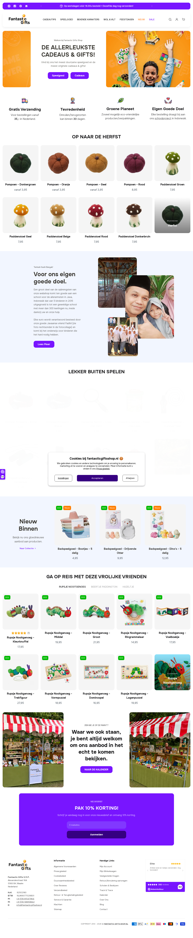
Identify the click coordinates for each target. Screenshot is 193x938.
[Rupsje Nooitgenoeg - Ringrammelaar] (134, 611)
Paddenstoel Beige (58, 236)
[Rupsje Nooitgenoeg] (172, 672)
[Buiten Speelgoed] (172, 457)
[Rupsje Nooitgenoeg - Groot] (96, 611)
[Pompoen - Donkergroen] (20, 163)
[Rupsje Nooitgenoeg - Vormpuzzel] (58, 672)
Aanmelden (96, 834)
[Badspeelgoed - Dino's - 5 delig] (165, 524)
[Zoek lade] (170, 19)
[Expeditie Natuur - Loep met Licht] (96, 401)
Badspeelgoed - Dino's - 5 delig (165, 551)
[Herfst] (172, 215)
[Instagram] (9, 6)
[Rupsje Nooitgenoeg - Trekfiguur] (20, 672)
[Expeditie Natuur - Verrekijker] (20, 457)
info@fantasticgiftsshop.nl (29, 905)
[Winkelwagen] (183, 19)
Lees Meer (44, 344)
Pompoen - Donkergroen (20, 184)
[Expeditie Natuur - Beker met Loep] (134, 401)
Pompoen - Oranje (58, 184)
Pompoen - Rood (134, 184)
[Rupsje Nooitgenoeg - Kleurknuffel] (20, 611)
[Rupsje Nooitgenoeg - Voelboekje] (172, 611)
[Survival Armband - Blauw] (58, 401)
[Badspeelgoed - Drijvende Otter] (120, 524)
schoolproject (163, 118)
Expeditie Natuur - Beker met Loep (134, 424)
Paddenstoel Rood (96, 236)
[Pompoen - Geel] (96, 163)
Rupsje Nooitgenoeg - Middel (58, 635)
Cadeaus (80, 75)
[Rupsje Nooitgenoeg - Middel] (58, 611)
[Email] (26, 6)
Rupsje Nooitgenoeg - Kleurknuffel (20, 639)
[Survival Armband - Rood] (20, 401)
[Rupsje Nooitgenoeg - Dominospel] (96, 672)
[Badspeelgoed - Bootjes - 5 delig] (75, 524)
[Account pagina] (176, 19)
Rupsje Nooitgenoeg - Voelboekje (172, 635)
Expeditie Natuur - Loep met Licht (96, 424)
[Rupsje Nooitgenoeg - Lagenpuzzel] (134, 672)
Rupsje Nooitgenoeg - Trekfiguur (20, 695)
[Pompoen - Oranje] (58, 163)
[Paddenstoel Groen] (172, 163)
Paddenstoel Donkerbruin (134, 236)
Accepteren (97, 478)
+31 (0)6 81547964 (25, 899)
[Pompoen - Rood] (134, 163)
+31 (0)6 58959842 (25, 902)
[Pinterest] (21, 6)
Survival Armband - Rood (20, 422)
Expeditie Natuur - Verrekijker (20, 480)
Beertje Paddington (104, 586)
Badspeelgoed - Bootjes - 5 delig (75, 551)
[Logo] (19, 19)
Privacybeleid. (103, 468)
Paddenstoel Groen (172, 184)
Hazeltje (128, 586)
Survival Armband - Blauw (58, 424)
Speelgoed (58, 75)
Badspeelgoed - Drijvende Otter (120, 551)
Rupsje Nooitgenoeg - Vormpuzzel (58, 695)
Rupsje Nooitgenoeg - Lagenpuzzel (134, 695)
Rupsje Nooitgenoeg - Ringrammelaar (134, 635)
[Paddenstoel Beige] (58, 215)
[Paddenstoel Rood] (96, 215)
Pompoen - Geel (96, 184)
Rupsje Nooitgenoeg (72, 586)
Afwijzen (130, 478)
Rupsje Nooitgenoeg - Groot (96, 635)
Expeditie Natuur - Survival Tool (172, 424)
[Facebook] (15, 6)
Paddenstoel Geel (21, 236)
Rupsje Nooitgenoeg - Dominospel (96, 695)
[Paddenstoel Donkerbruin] (134, 215)
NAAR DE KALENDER (96, 769)
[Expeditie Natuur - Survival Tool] (172, 401)
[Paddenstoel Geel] (20, 215)
